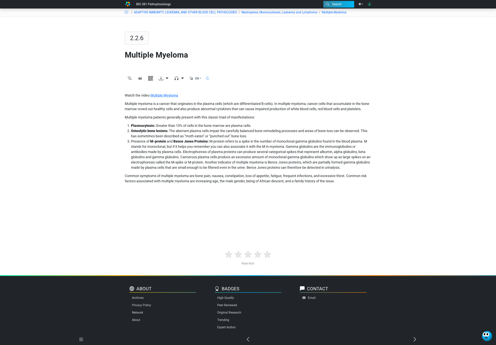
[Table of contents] (126, 12)
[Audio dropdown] (179, 78)
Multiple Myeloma (334, 12)
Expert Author (226, 327)
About (136, 320)
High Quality (225, 298)
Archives (138, 298)
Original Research (229, 312)
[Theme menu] (360, 4)
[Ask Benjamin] (487, 336)
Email (312, 298)
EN (197, 78)
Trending (223, 320)
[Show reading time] (208, 78)
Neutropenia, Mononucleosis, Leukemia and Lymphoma (279, 12)
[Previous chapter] (247, 339)
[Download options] (163, 78)
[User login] (369, 4)
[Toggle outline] (129, 78)
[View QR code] (150, 78)
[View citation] (140, 78)
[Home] (127, 4)
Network (137, 312)
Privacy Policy (141, 305)
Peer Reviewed (227, 305)
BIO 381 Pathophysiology (153, 4)
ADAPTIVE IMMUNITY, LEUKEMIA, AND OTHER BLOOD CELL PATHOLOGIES (185, 12)
